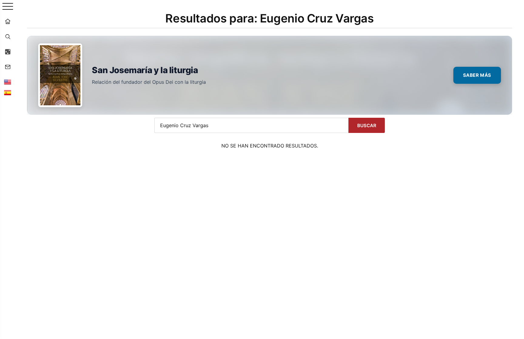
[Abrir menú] (7, 7)
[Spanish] (7, 92)
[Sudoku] (7, 51)
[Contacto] (7, 66)
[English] (7, 81)
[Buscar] (7, 36)
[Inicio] (7, 21)
